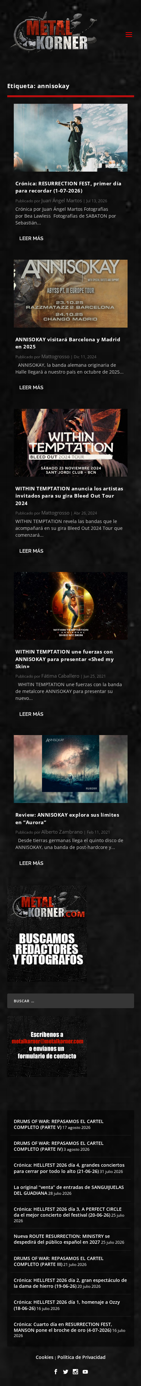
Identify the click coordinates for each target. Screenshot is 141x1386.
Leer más (31, 238)
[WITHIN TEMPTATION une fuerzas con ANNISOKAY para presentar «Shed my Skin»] (71, 606)
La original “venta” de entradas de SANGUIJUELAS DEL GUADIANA (69, 1190)
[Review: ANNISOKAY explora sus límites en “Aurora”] (71, 769)
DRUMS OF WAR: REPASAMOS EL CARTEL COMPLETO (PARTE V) (59, 1124)
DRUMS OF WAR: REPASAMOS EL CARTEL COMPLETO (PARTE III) (59, 1261)
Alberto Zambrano (62, 831)
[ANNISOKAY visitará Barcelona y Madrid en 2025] (71, 294)
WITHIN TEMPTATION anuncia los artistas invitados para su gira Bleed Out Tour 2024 (69, 495)
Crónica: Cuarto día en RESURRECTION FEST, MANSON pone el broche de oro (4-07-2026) (63, 1327)
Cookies (44, 1357)
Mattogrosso (55, 356)
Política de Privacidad (81, 1357)
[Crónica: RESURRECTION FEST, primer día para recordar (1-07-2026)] (71, 138)
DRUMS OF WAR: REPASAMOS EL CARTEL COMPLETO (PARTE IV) (59, 1146)
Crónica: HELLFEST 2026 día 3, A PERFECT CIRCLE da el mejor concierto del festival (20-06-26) (68, 1212)
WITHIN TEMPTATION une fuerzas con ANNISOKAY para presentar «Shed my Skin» (64, 659)
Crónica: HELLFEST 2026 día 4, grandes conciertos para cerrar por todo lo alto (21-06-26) (69, 1168)
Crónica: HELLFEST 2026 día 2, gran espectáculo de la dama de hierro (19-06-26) (70, 1283)
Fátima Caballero (60, 675)
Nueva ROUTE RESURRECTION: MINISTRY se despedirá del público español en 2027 (62, 1239)
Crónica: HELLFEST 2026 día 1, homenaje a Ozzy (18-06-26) (67, 1305)
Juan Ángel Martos (61, 200)
